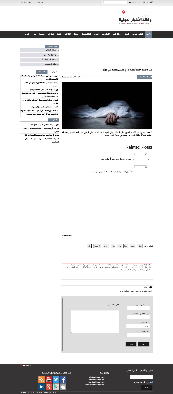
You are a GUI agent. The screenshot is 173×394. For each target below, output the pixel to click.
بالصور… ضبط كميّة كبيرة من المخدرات (44, 107)
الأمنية (142, 77)
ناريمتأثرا (97, 246)
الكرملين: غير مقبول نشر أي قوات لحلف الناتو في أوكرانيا (39, 111)
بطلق (140, 246)
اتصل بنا (24, 2)
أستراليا (51, 34)
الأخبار (126, 34)
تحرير (96, 34)
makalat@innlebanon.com (94, 385)
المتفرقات (117, 34)
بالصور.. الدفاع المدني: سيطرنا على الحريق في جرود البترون (40, 102)
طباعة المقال (51, 50)
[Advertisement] (163, 63)
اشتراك (148, 382)
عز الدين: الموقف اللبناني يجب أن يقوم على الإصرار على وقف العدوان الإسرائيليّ (39, 95)
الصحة (42, 34)
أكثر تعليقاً (42, 72)
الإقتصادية (86, 34)
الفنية (59, 34)
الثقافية (68, 34)
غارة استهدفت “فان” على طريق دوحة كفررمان (42, 114)
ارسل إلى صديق (50, 55)
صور (34, 34)
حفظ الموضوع (50, 64)
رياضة (76, 34)
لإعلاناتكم (32, 2)
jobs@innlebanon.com (96, 382)
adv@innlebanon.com (96, 380)
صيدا (126, 246)
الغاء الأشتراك (138, 382)
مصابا (133, 246)
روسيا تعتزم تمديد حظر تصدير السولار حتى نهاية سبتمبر (41, 84)
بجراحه (106, 246)
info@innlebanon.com (96, 377)
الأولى (148, 34)
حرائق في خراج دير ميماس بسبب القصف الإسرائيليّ (41, 135)
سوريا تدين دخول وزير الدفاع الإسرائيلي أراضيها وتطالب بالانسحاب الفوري (39, 78)
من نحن (40, 2)
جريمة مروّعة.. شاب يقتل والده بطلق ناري (44, 90)
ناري (119, 246)
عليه (89, 246)
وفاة (113, 246)
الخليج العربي (137, 34)
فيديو (27, 34)
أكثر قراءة (54, 72)
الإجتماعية (106, 34)
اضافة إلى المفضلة (49, 59)
